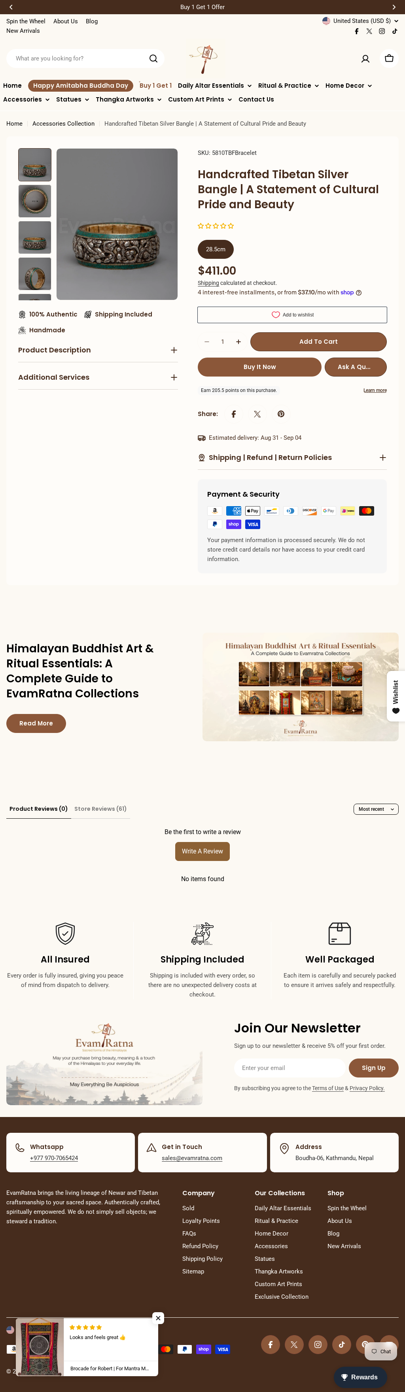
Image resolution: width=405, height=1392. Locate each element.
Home (14, 123)
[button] (11, 7)
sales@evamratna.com (192, 1158)
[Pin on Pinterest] (281, 414)
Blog (92, 21)
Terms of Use (328, 1088)
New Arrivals (23, 30)
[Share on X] (257, 414)
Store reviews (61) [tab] (100, 809)
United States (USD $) (362, 20)
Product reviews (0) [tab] (38, 809)
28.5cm (215, 249)
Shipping (208, 283)
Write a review (202, 851)
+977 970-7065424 (54, 1158)
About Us (65, 21)
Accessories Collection (63, 123)
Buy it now (260, 367)
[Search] (153, 58)
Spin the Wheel (25, 21)
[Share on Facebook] (233, 414)
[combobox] (85, 58)
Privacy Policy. (367, 1088)
